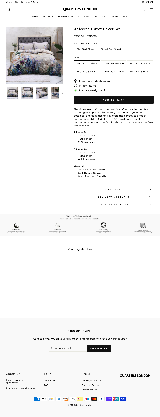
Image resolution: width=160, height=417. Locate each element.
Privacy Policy (89, 389)
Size (77, 58)
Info (125, 16)
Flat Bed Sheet (86, 49)
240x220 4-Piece (140, 63)
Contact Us (12, 2)
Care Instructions (114, 204)
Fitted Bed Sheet (111, 49)
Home (35, 16)
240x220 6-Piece (87, 71)
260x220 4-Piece (113, 71)
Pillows (100, 16)
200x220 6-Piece (113, 63)
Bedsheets (84, 16)
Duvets (114, 16)
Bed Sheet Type (86, 43)
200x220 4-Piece (87, 63)
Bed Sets (48, 16)
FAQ (46, 385)
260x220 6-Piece (140, 71)
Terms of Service (91, 385)
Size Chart (113, 189)
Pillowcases (65, 16)
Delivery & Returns (31, 2)
